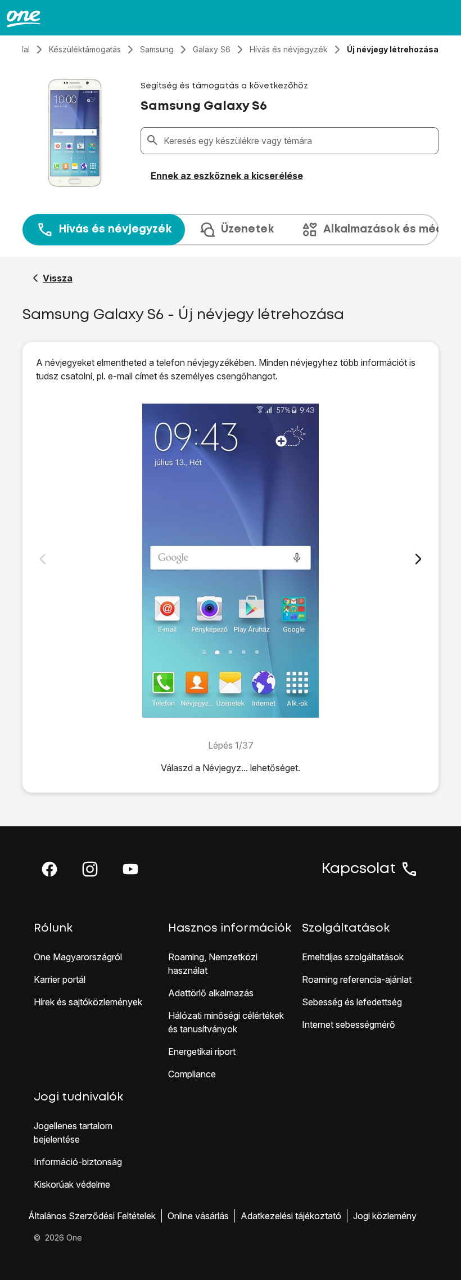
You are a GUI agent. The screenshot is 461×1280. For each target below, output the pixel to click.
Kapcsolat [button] (359, 869)
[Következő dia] (418, 559)
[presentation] (230, 229)
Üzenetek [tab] (247, 229)
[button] (49, 869)
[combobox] (298, 141)
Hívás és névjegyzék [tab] (114, 229)
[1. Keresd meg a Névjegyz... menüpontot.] (230, 560)
